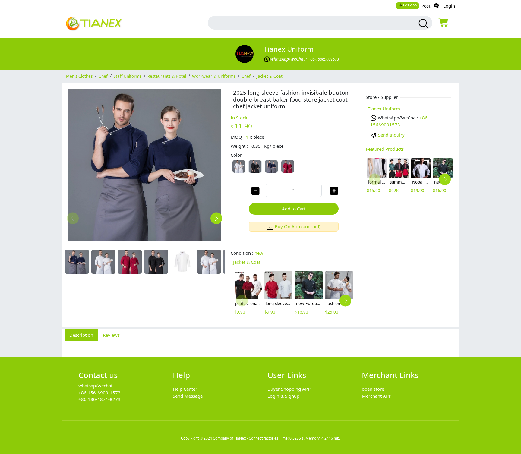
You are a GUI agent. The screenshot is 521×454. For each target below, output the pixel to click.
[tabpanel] (260, 345)
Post (425, 6)
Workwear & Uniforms (213, 76)
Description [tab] (81, 335)
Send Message (188, 396)
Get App (410, 5)
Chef (103, 76)
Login (449, 6)
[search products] (422, 23)
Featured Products (385, 149)
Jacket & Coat (270, 76)
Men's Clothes (79, 76)
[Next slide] (216, 218)
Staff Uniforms (127, 76)
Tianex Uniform (289, 49)
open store (373, 389)
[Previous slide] (73, 218)
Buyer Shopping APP (289, 389)
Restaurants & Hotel (166, 76)
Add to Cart (293, 209)
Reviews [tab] (111, 335)
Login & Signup (283, 396)
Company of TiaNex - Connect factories (245, 438)
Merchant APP (376, 396)
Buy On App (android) (297, 226)
